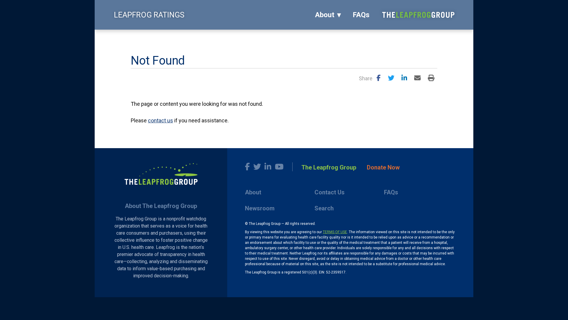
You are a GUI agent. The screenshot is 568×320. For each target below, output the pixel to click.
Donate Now (383, 167)
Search (324, 208)
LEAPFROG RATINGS (149, 14)
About (324, 15)
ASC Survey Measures (293, 37)
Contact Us (329, 192)
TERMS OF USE (335, 232)
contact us (160, 120)
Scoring (139, 37)
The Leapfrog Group (328, 167)
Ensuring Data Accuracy (179, 37)
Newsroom (260, 208)
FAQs (361, 15)
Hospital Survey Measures (237, 37)
